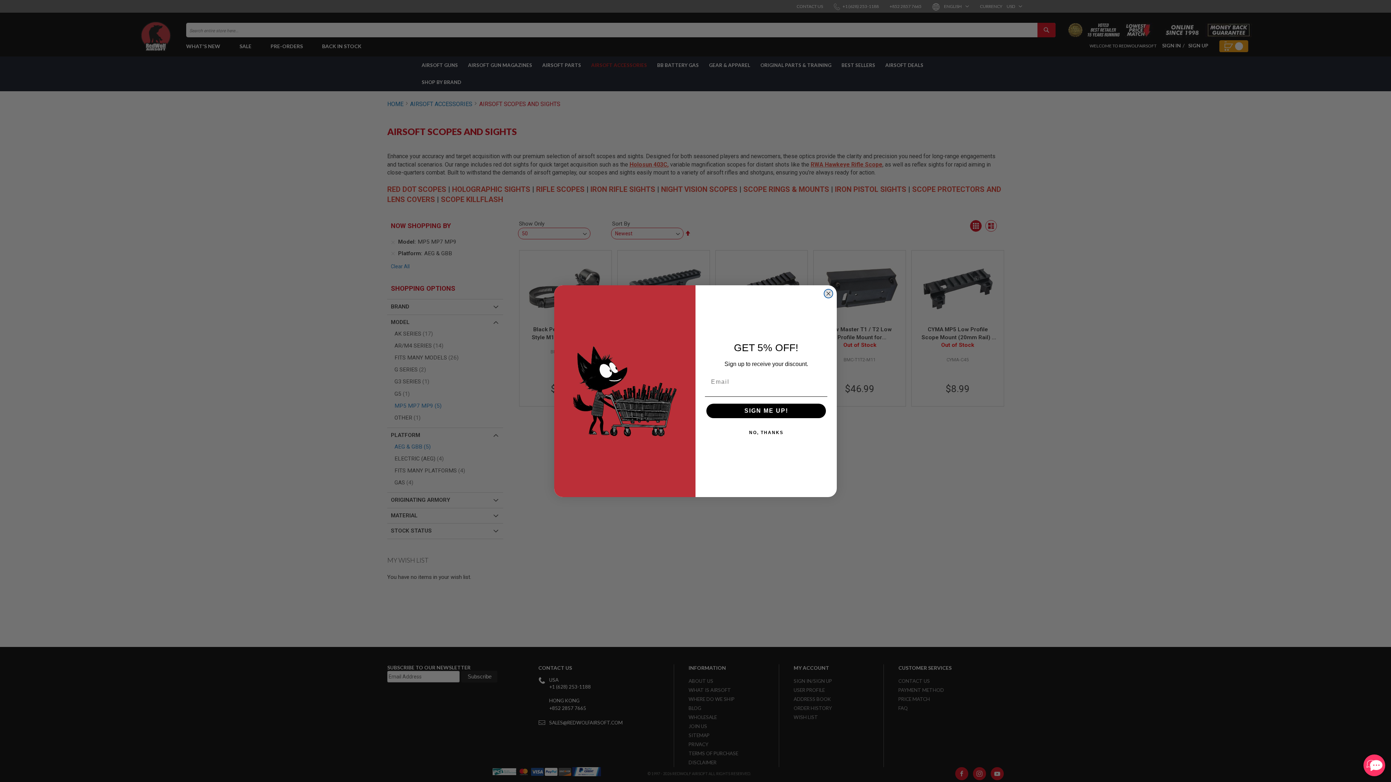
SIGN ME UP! (766, 411)
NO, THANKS (766, 432)
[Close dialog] (828, 293)
